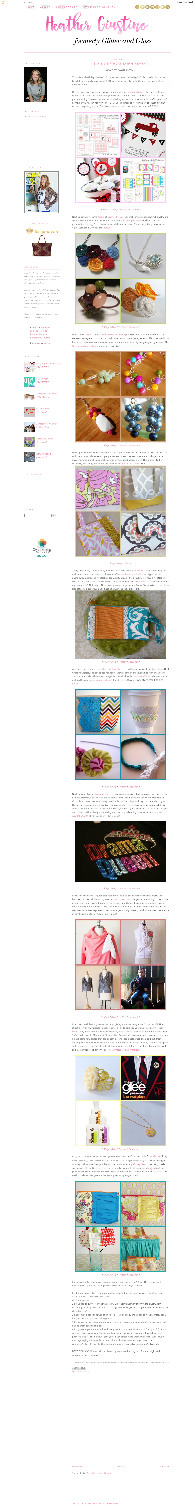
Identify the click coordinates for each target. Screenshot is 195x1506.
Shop (105, 209)
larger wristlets (142, 581)
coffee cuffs (140, 676)
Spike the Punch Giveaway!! (44, 440)
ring (74, 1031)
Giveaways (85, 1371)
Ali (114, 452)
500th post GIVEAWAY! (42, 380)
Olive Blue (137, 570)
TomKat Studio (134, 91)
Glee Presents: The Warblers (124, 1049)
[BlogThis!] (76, 1368)
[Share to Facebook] (81, 1368)
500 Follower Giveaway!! (43, 410)
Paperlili (108, 793)
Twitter (122, 209)
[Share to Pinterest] (84, 1368)
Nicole (101, 570)
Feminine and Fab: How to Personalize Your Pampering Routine (40, 332)
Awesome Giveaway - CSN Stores (47, 395)
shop (87, 106)
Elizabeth (103, 669)
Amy (128, 899)
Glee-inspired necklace (84, 345)
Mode (47, 343)
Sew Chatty (117, 669)
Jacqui (101, 216)
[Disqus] (120, 1426)
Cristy (98, 793)
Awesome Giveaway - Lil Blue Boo (47, 425)
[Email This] (73, 1368)
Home (121, 1466)
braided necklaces (102, 679)
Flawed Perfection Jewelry (112, 334)
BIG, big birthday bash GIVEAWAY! (48, 365)
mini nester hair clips (132, 574)
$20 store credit (131, 463)
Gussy (156, 1156)
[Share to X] (79, 1368)
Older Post (163, 1466)
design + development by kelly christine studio (97, 1504)
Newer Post (78, 1466)
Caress (36, 343)
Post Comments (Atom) (99, 1473)
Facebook (134, 209)
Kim (116, 91)
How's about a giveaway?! (43, 455)
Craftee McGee (115, 216)
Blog (114, 209)
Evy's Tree (118, 899)
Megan (89, 334)
